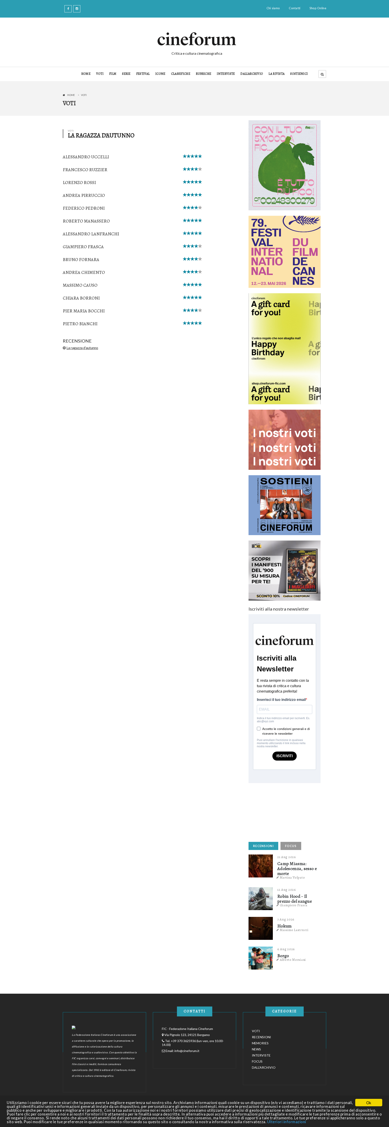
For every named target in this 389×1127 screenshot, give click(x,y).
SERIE (126, 74)
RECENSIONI (263, 846)
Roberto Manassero (86, 221)
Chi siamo (273, 8)
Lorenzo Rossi (79, 183)
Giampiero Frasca (83, 247)
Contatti (294, 8)
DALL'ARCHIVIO (251, 74)
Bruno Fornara (81, 260)
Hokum (284, 926)
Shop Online (318, 8)
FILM (112, 74)
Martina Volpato (292, 877)
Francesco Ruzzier (85, 170)
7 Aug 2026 (285, 919)
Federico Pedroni (84, 208)
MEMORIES (260, 1043)
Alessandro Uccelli (86, 157)
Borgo (283, 955)
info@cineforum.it (186, 1051)
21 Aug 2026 (286, 857)
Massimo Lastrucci (294, 930)
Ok (368, 1102)
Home (71, 94)
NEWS (256, 1049)
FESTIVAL (143, 74)
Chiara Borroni (81, 298)
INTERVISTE (226, 74)
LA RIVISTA (277, 74)
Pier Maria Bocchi (84, 311)
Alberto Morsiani (293, 959)
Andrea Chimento (84, 272)
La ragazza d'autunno (82, 348)
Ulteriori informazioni (286, 1121)
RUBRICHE (203, 74)
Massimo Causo (80, 285)
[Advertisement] (282, 811)
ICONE (160, 74)
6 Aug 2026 (286, 949)
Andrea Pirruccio (84, 195)
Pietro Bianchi (80, 324)
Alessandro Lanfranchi (91, 234)
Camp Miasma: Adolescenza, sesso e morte (297, 868)
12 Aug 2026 (286, 889)
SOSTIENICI (299, 74)
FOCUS (291, 846)
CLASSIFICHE (180, 74)
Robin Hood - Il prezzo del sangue (294, 899)
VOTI (100, 74)
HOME (85, 74)
